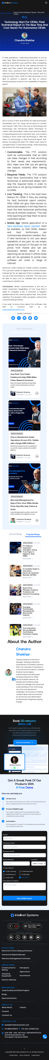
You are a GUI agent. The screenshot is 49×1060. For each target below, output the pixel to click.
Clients (23, 1007)
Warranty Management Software (16, 958)
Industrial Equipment (6, 975)
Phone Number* (8, 859)
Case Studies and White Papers (15, 990)
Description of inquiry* (11, 880)
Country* (34, 859)
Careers (5, 1011)
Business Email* (8, 851)
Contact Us (7, 1015)
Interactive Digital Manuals (13, 955)
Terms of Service (25, 1055)
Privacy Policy (14, 1055)
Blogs (9, 13)
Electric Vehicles (9, 980)
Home (2, 13)
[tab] (15, 535)
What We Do (7, 1007)
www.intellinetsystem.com (13, 309)
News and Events (9, 998)
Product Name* (8, 868)
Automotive (25, 975)
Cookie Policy (36, 1055)
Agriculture (25, 972)
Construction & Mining (8, 969)
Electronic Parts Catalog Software (17, 951)
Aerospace (24, 968)
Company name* (9, 843)
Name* (5, 834)
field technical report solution (23, 226)
